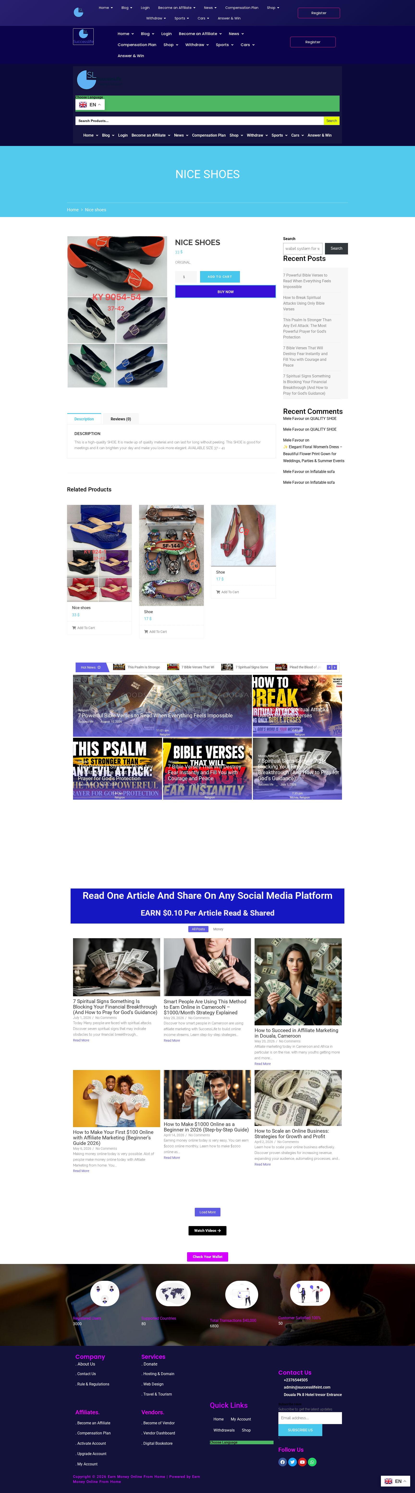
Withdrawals (224, 1430)
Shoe (148, 612)
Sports (222, 45)
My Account (241, 1419)
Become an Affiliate (198, 33)
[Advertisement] (207, 838)
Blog (145, 33)
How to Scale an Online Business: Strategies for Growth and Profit (292, 1133)
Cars (245, 45)
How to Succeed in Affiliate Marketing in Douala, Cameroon (296, 1033)
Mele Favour (293, 418)
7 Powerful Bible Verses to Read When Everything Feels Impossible (307, 281)
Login (166, 33)
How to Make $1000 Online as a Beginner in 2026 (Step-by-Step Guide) (206, 1127)
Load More (208, 1212)
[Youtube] (302, 1462)
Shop (169, 45)
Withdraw (194, 45)
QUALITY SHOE (323, 418)
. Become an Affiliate (92, 1423)
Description (84, 419)
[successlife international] (78, 12)
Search (289, 238)
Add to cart (220, 276)
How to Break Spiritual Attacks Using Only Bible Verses (303, 303)
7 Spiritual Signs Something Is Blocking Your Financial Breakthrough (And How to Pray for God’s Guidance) (306, 385)
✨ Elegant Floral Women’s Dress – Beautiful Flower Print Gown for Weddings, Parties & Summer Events (313, 454)
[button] (125, 33)
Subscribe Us (300, 1430)
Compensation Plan (137, 45)
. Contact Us (85, 1374)
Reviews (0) (121, 419)
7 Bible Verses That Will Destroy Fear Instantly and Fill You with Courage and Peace (305, 357)
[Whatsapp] (312, 1462)
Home (123, 33)
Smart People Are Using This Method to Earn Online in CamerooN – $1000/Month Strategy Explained (205, 1007)
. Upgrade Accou (89, 1453)
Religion (83, 710)
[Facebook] (282, 1462)
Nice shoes (81, 607)
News (234, 33)
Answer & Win (131, 56)
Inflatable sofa (322, 471)
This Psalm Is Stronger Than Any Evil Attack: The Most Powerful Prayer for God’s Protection (307, 328)
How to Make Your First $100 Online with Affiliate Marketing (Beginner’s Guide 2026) (113, 1138)
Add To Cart (86, 628)
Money (262, 756)
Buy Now (226, 292)
